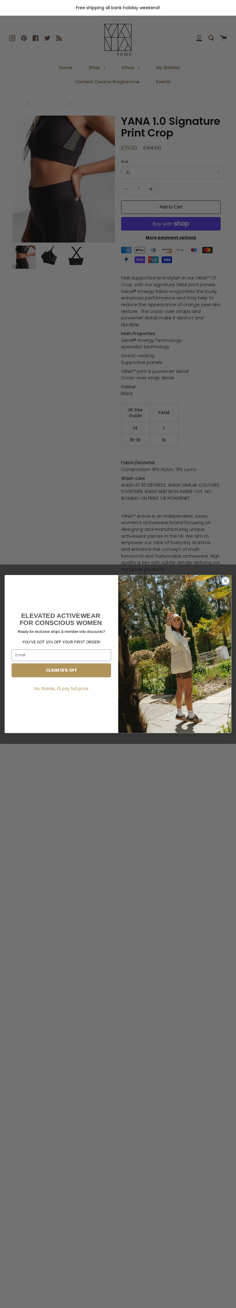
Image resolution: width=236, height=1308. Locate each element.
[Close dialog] (226, 581)
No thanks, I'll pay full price (61, 689)
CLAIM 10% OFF (61, 670)
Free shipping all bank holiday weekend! (118, 8)
